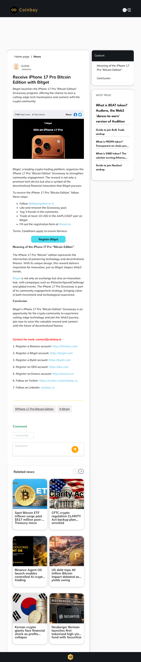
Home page (21, 56)
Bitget (17, 278)
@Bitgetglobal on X (41, 203)
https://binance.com (65, 346)
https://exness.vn (63, 373)
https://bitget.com (61, 353)
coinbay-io (47, 387)
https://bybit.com (60, 360)
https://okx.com (58, 367)
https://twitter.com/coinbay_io (58, 380)
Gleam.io (64, 224)
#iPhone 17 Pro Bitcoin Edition (34, 409)
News (37, 56)
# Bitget (64, 409)
